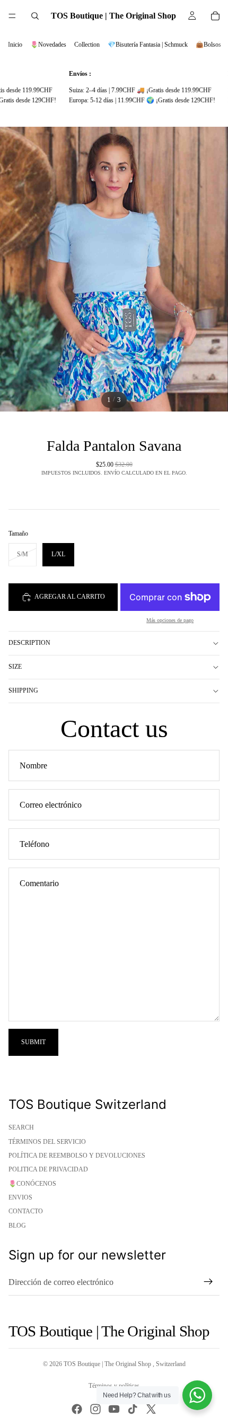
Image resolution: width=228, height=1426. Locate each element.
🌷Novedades (48, 44)
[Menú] (12, 16)
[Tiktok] (132, 1409)
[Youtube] (114, 1409)
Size (15, 666)
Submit (33, 1042)
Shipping (23, 690)
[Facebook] (77, 1409)
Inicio (15, 44)
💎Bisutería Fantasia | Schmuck (148, 44)
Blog (17, 1225)
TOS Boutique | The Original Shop (108, 1364)
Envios (20, 1197)
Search (21, 1127)
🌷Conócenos (32, 1183)
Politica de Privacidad (48, 1169)
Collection (87, 44)
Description (29, 642)
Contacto (25, 1211)
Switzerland (171, 1364)
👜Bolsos (208, 44)
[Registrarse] (208, 1282)
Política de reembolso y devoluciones (76, 1155)
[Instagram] (95, 1409)
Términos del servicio (47, 1141)
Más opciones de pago (170, 620)
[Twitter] (151, 1409)
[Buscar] (35, 16)
